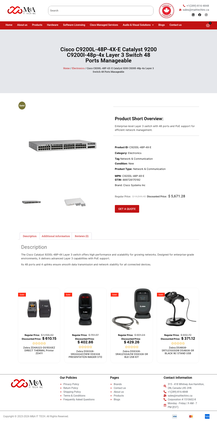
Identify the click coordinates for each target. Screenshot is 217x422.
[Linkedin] (193, 15)
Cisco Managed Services (104, 24)
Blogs (161, 24)
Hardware (52, 24)
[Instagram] (206, 15)
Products (37, 24)
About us (22, 24)
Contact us (176, 24)
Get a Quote (127, 208)
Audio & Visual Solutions (137, 24)
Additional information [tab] (56, 236)
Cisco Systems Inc (134, 185)
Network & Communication (136, 158)
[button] (138, 25)
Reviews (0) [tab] (81, 236)
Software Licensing (74, 24)
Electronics (78, 68)
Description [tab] (30, 236)
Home (9, 24)
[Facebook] (200, 15)
